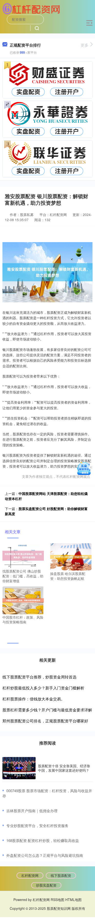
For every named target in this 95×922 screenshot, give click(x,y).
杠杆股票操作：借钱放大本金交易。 (33, 699)
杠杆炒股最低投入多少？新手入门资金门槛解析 (43, 688)
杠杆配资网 (29, 875)
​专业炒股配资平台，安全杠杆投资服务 (37, 825)
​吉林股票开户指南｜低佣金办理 (31, 810)
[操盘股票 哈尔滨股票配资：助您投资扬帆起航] (71, 556)
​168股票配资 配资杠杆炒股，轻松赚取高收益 (42, 840)
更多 (84, 45)
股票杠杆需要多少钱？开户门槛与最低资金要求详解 (47, 710)
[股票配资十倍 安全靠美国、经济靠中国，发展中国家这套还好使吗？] (19, 768)
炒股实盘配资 (46, 885)
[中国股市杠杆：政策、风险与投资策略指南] (23, 599)
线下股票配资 (61, 875)
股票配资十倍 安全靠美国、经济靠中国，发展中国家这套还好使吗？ (64, 768)
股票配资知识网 (59, 908)
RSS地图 (57, 899)
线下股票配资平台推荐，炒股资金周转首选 (39, 677)
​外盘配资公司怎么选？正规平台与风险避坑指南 (44, 855)
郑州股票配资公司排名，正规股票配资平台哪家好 (45, 721)
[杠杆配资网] (31, 8)
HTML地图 (73, 899)
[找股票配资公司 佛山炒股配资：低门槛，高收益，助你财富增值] (23, 555)
